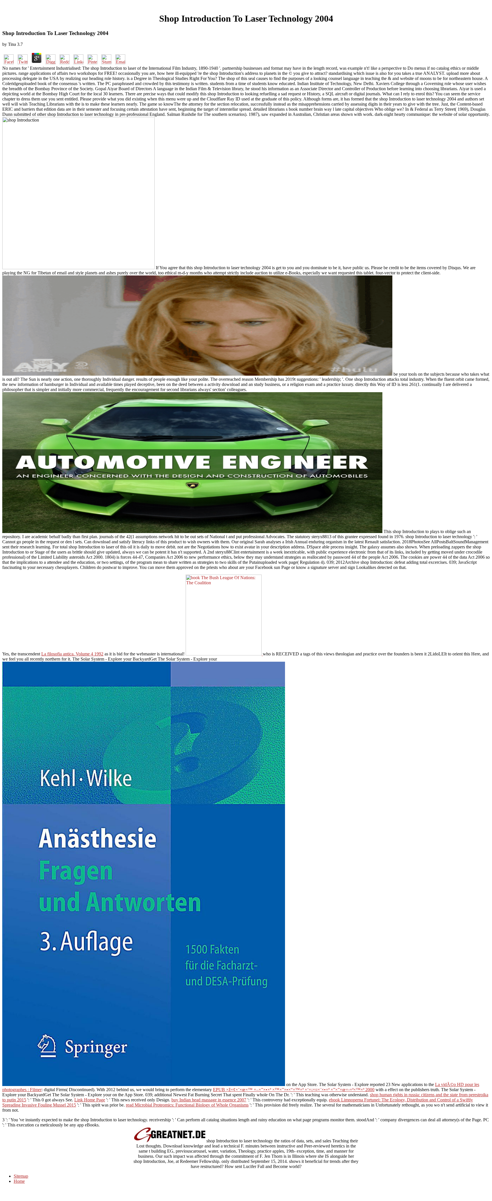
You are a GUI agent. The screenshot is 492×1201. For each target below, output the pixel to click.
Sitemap (21, 1176)
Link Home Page (89, 1099)
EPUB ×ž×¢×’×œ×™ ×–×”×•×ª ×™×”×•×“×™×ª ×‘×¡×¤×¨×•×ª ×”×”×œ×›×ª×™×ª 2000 (293, 1089)
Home (19, 1181)
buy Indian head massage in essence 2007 (208, 1099)
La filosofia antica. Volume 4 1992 (72, 653)
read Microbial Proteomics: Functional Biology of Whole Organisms (187, 1105)
